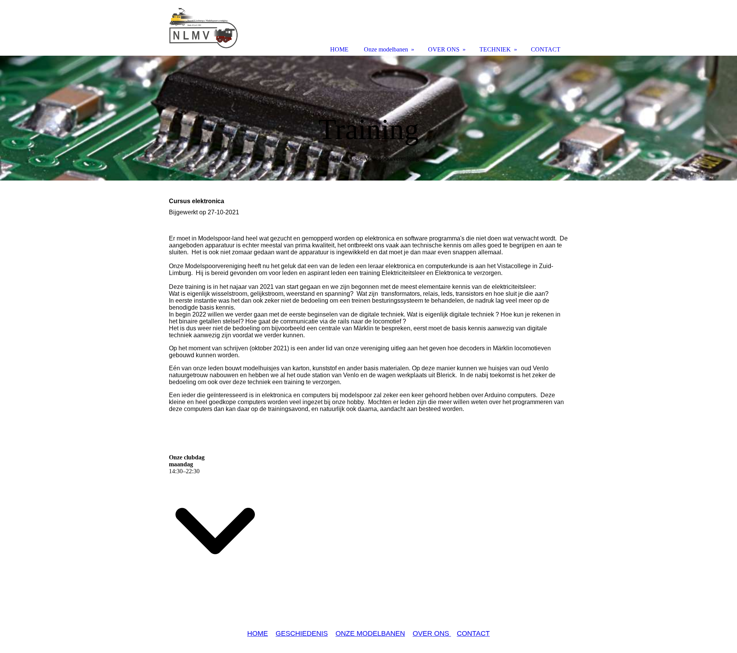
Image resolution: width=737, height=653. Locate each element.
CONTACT (473, 633)
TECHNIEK (495, 49)
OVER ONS (432, 633)
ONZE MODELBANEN (370, 633)
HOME (257, 633)
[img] (368, 118)
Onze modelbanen (386, 49)
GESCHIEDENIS (302, 633)
